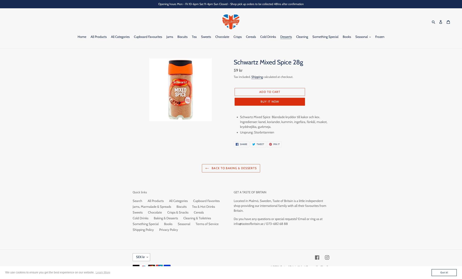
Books (168, 224)
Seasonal (184, 224)
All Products (156, 201)
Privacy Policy (168, 230)
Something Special (146, 224)
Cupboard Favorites (206, 201)
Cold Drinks (140, 218)
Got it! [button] (444, 272)
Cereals (199, 212)
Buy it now (270, 101)
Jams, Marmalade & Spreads (152, 207)
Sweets (138, 212)
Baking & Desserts (166, 218)
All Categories (178, 201)
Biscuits (181, 207)
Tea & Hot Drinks (203, 207)
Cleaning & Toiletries (197, 218)
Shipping (257, 77)
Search (137, 201)
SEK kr (140, 257)
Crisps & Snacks (177, 212)
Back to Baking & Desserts (234, 168)
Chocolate (155, 212)
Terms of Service (207, 224)
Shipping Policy (143, 230)
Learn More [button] (103, 272)
